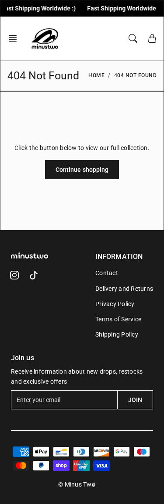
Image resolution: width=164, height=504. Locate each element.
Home (96, 75)
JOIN (135, 399)
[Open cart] (152, 38)
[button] (15, 38)
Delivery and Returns (124, 288)
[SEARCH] (133, 38)
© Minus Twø (76, 484)
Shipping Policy (116, 334)
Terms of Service (118, 319)
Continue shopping (82, 169)
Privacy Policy (115, 303)
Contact (106, 272)
